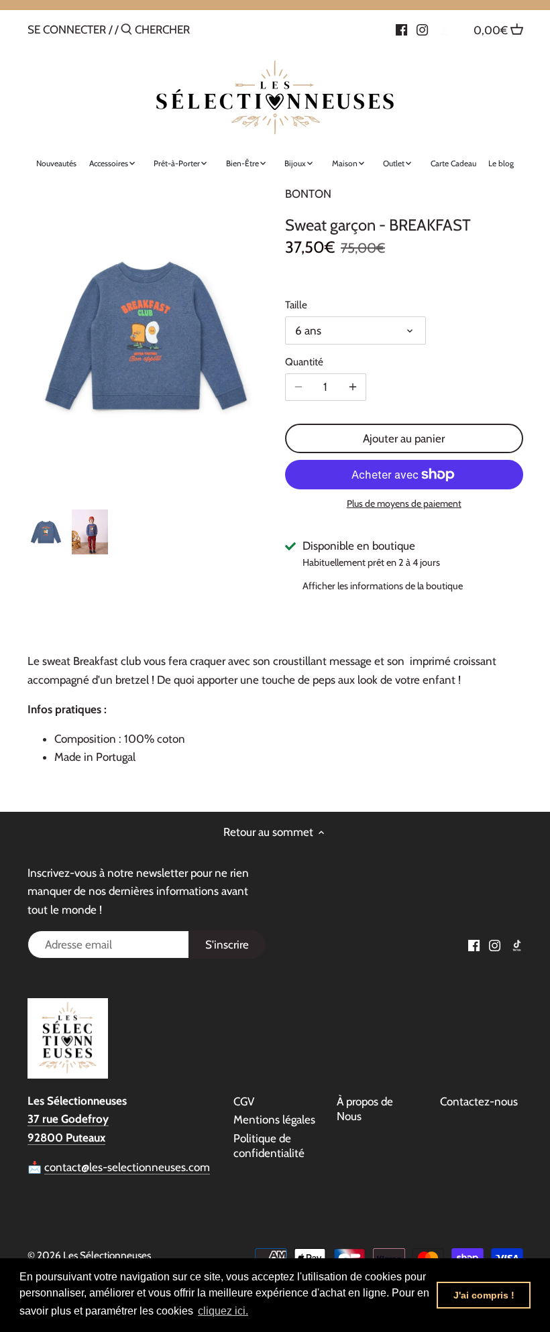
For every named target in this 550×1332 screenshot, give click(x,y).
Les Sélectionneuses (107, 1255)
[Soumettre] (126, 30)
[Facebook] (401, 29)
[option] (46, 532)
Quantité (304, 362)
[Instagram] (422, 29)
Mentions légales (274, 1119)
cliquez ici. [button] (223, 1311)
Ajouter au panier (404, 438)
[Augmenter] (353, 387)
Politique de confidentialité (269, 1146)
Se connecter (67, 29)
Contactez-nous (479, 1101)
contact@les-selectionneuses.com (127, 1167)
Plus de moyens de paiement (404, 504)
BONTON (308, 193)
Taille (296, 305)
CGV (243, 1101)
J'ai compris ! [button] (483, 1295)
